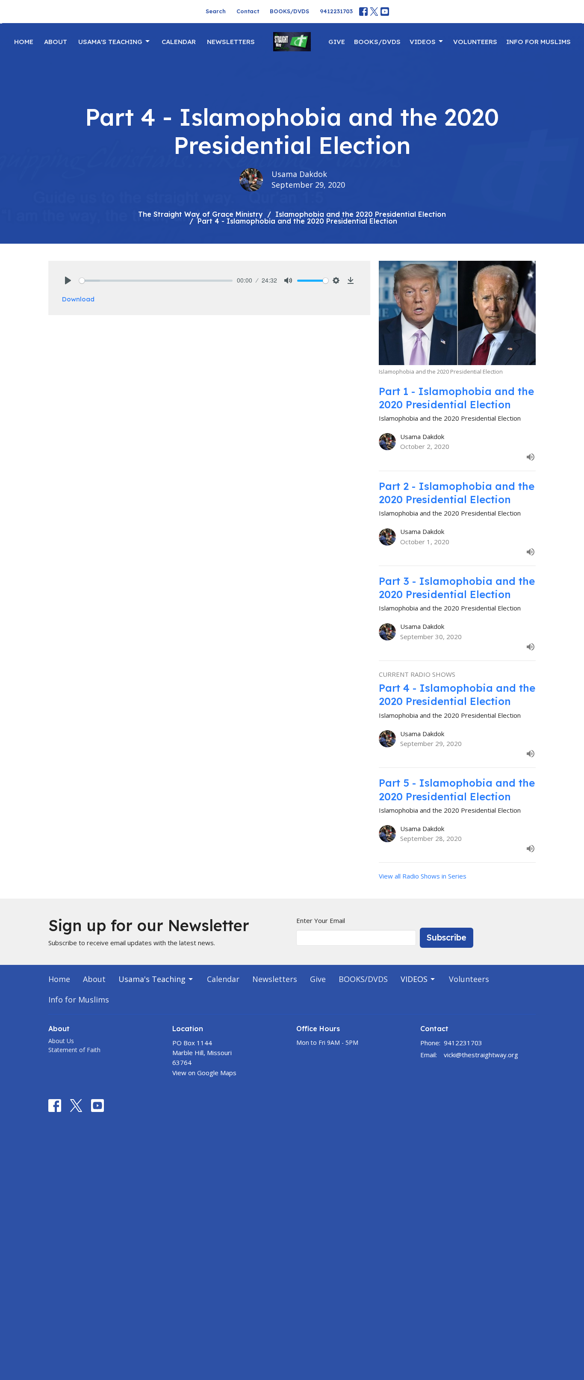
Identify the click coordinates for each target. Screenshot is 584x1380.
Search (216, 11)
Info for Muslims (538, 42)
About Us (61, 1041)
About (55, 42)
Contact (247, 11)
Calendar (179, 42)
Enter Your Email (320, 920)
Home (23, 42)
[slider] (156, 281)
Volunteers (475, 42)
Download (78, 299)
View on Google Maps (204, 1072)
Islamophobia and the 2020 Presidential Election (360, 214)
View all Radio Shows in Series (422, 876)
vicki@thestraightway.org (481, 1054)
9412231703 (336, 11)
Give (336, 42)
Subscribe (446, 937)
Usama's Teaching (110, 42)
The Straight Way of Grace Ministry (200, 214)
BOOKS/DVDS (289, 11)
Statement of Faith (74, 1050)
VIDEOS (423, 42)
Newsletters (231, 42)
